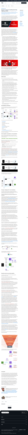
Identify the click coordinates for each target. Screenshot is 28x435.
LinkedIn (21, 24)
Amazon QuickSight (22, 14)
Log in (9, 407)
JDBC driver (6, 329)
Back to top (13, 427)
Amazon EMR (3, 126)
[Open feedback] (27, 217)
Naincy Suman (9, 390)
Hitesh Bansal (15, 391)
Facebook (21, 23)
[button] (24, 3)
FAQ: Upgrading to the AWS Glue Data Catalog (10, 201)
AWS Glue (3, 127)
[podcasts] (25, 429)
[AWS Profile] (26, 0)
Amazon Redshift (14, 32)
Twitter (21, 22)
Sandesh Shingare (3, 392)
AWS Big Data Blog (3, 8)
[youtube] (24, 429)
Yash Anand (9, 392)
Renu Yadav (6, 392)
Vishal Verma (12, 391)
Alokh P (15, 392)
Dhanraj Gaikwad (9, 391)
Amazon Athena (4, 121)
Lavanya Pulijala (13, 390)
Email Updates (22, 25)
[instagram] (22, 429)
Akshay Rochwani (13, 392)
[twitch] (23, 429)
